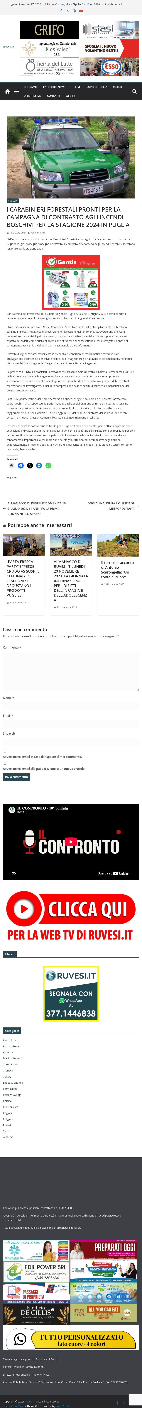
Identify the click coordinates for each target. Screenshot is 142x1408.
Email (8, 716)
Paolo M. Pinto (38, 232)
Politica (7, 1101)
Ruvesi (7, 1125)
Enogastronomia (13, 1082)
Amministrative (12, 1046)
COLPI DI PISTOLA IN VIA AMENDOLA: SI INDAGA (85, 4)
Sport (6, 1131)
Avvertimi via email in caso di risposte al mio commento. (42, 757)
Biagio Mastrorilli (13, 1058)
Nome (8, 698)
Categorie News (54, 87)
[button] (67, 87)
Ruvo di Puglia (97, 87)
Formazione (10, 1088)
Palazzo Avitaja (12, 1095)
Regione (8, 1113)
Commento (12, 647)
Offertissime (32, 95)
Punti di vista (10, 1107)
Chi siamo (30, 87)
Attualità (12, 201)
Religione (8, 1119)
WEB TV (70, 95)
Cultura (7, 1076)
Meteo (117, 87)
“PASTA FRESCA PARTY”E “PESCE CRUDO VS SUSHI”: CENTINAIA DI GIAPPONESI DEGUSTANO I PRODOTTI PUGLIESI (23, 578)
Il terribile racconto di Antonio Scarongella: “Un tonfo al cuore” (117, 569)
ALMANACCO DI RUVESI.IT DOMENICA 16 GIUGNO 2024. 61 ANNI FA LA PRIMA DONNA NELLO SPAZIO (36, 508)
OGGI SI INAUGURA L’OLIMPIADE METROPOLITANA (111, 506)
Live (78, 87)
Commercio (10, 1064)
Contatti (53, 95)
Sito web (9, 733)
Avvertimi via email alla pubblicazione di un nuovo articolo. (44, 769)
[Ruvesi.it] (7, 91)
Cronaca (8, 1070)
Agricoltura (9, 1040)
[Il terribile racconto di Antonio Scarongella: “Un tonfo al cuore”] (118, 536)
